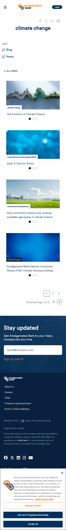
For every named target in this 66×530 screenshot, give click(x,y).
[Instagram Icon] (24, 458)
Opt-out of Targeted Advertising (32, 515)
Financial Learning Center (18, 403)
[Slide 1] (30, 119)
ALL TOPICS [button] (12, 71)
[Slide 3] (36, 119)
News (10, 56)
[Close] (62, 472)
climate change (14, 108)
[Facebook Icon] (6, 458)
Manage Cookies (33, 506)
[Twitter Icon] (12, 458)
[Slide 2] (33, 119)
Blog (9, 49)
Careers (9, 392)
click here (22, 440)
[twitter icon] (46, 20)
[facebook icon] (40, 20)
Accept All (33, 524)
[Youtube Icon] (31, 458)
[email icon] (58, 20)
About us (9, 387)
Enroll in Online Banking (17, 409)
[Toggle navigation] (5, 7)
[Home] (29, 6)
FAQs (7, 398)
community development (18, 206)
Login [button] (57, 7)
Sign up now (12, 359)
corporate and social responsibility (22, 157)
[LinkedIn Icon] (18, 458)
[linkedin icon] (52, 20)
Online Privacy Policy (44, 499)
